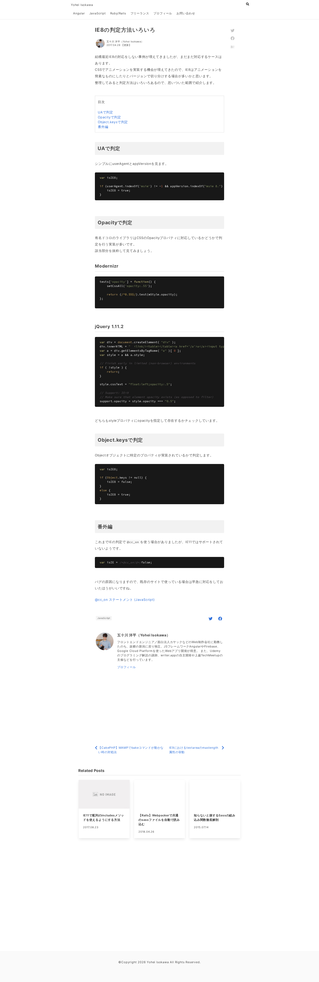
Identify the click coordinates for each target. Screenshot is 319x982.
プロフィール (162, 13)
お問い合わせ (185, 13)
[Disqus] (159, 894)
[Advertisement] (159, 708)
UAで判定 (105, 112)
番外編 (103, 127)
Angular (79, 13)
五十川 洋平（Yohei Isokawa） (125, 41)
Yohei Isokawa (82, 5)
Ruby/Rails (118, 13)
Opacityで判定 (109, 117)
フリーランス (140, 13)
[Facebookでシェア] (220, 619)
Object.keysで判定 (113, 122)
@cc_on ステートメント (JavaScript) (125, 600)
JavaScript (97, 13)
